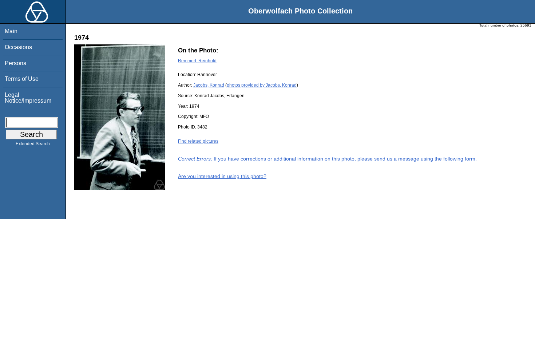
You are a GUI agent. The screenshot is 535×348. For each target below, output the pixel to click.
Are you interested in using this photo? (222, 176)
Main (11, 31)
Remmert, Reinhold (197, 60)
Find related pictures (198, 141)
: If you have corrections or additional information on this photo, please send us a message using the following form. (327, 159)
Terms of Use (22, 79)
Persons (15, 63)
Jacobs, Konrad (208, 85)
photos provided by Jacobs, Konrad (262, 85)
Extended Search (33, 144)
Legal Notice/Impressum (28, 98)
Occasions (18, 47)
